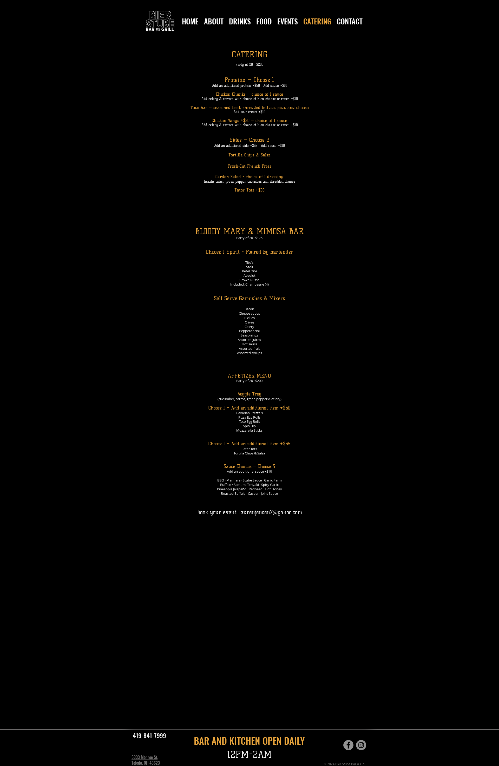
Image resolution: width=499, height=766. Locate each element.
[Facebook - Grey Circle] (348, 745)
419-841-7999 (149, 735)
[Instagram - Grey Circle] (361, 745)
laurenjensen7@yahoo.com (270, 512)
